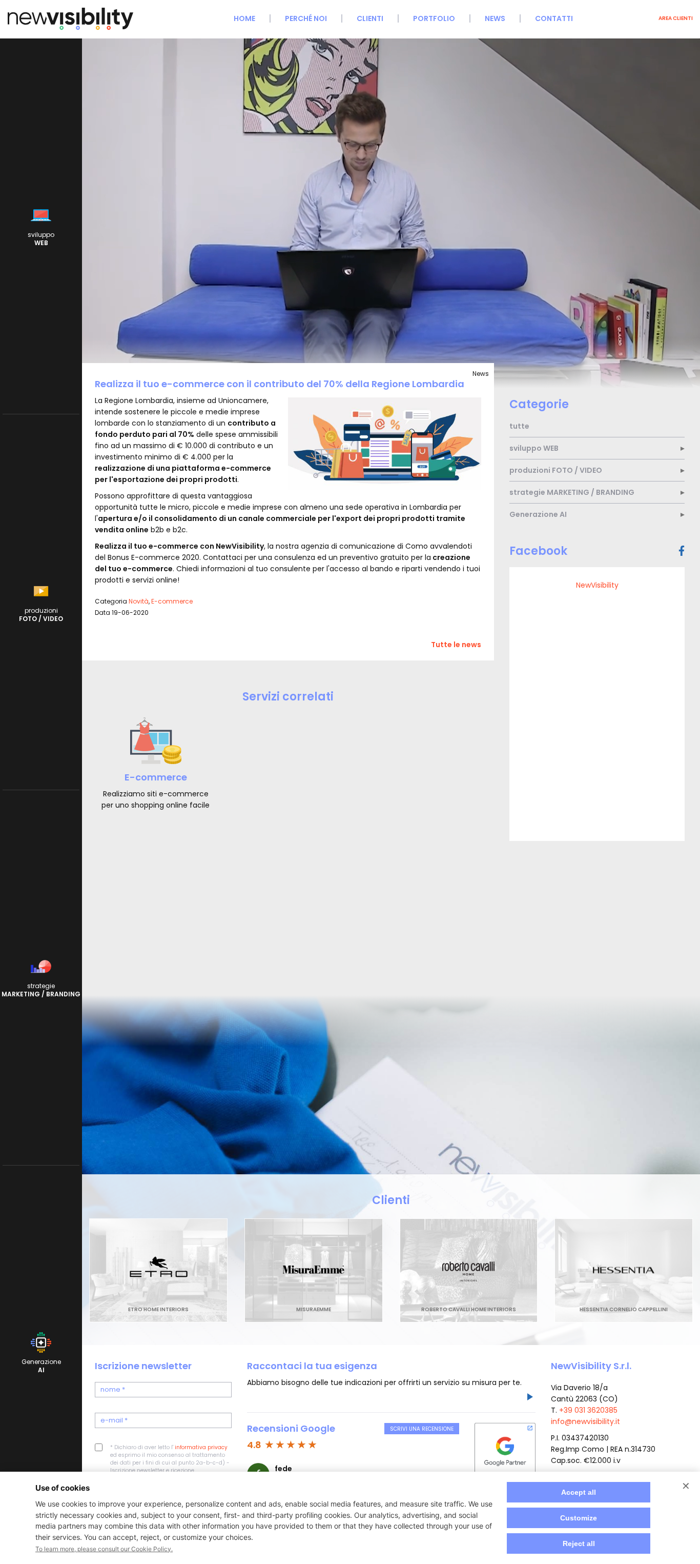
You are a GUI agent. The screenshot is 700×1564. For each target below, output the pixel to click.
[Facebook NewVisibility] (681, 551)
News (495, 18)
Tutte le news (456, 644)
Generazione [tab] (538, 514)
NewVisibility (597, 585)
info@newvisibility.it (585, 1421)
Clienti (370, 18)
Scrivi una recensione (422, 1429)
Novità (139, 601)
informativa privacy (201, 1447)
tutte (519, 426)
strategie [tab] (571, 492)
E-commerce (172, 601)
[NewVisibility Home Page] (70, 28)
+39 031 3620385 (588, 1410)
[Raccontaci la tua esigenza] (529, 1398)
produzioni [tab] (555, 470)
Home (244, 18)
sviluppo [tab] (534, 448)
